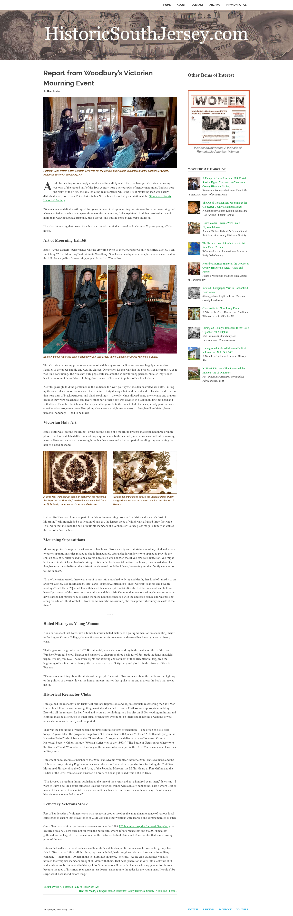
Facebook (225, 909)
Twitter (193, 909)
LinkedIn (208, 909)
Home (167, 4)
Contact (197, 4)
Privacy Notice (236, 4)
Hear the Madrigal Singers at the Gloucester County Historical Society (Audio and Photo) (127, 890)
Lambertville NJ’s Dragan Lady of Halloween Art (72, 886)
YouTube (242, 909)
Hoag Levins (53, 91)
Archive (214, 4)
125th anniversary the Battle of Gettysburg (144, 826)
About (181, 4)
